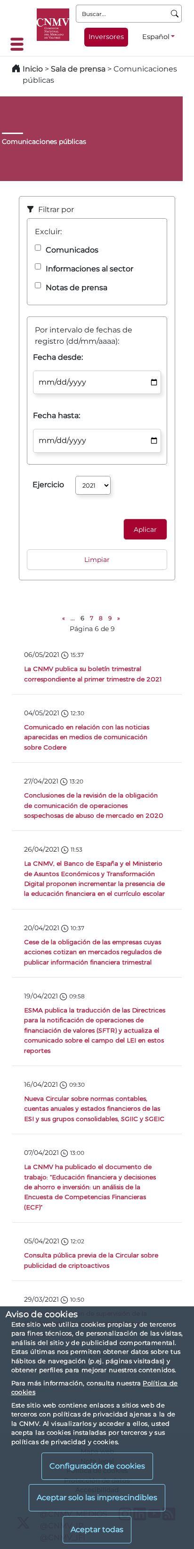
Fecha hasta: (56, 415)
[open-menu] (19, 44)
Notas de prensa (76, 287)
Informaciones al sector (89, 268)
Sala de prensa (79, 68)
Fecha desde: (58, 357)
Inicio (33, 68)
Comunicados (72, 249)
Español (156, 36)
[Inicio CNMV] (53, 24)
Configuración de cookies (97, 1466)
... (73, 618)
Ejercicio (48, 484)
